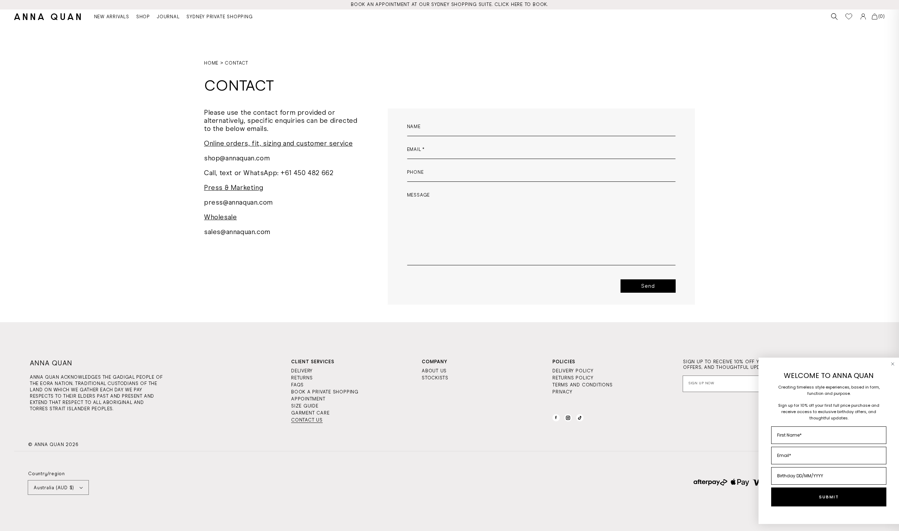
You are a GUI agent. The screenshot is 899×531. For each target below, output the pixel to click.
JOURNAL (168, 16)
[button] (834, 16)
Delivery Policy (572, 370)
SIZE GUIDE (305, 406)
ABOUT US (434, 370)
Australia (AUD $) (54, 487)
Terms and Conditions (582, 384)
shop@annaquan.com (237, 158)
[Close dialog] (892, 363)
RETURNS (302, 377)
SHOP (143, 16)
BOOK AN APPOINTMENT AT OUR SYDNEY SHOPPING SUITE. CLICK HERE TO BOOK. (449, 4)
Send (648, 286)
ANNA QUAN (49, 444)
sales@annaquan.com (237, 232)
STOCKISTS (435, 377)
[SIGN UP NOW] (746, 384)
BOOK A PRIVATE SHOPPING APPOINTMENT (325, 395)
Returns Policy (572, 377)
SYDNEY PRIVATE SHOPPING (219, 16)
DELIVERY (302, 370)
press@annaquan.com (238, 202)
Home (211, 63)
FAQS (297, 384)
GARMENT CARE (310, 413)
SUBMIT (829, 497)
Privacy (562, 391)
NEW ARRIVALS (111, 16)
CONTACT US (307, 420)
